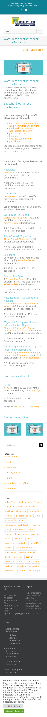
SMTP (7, 557)
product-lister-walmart (21, 128)
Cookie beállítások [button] (13, 706)
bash (20, 507)
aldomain (9, 507)
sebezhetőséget (12, 223)
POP (17, 548)
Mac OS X (9, 543)
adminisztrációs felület (29, 502)
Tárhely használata (15, 472)
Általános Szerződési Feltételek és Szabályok (12, 652)
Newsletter (9, 172)
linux (29, 539)
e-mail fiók (10, 520)
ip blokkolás (21, 534)
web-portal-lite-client (20, 131)
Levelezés (10, 467)
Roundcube (10, 552)
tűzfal (20, 561)
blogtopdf (14, 136)
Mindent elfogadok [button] (14, 711)
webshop (21, 566)
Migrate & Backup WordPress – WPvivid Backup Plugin (20, 329)
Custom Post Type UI (16, 279)
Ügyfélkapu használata (17, 483)
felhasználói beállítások (16, 525)
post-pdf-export (17, 133)
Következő (35, 50)
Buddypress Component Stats (24, 123)
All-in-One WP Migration (16, 239)
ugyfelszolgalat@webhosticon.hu (23, 6)
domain (9, 516)
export (22, 520)
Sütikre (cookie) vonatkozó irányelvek (14, 639)
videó (36, 561)
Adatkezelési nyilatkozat (12, 630)
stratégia (18, 557)
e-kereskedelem (23, 516)
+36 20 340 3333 (11, 607)
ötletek (22, 571)
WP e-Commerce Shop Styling (24, 126)
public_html (27, 548)
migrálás (35, 543)
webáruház (34, 566)
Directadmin (11, 456)
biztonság (35, 407)
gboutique (14, 141)
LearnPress (9, 196)
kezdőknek (35, 534)
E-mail (38, 516)
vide (28, 561)
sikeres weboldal (27, 552)
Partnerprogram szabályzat (12, 670)
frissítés (36, 525)
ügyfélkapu (34, 571)
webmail (9, 566)
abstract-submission (20, 139)
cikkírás (9, 511)
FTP (6, 529)
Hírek (8, 462)
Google (30, 529)
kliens (8, 539)
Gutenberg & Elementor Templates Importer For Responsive (22, 353)
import (8, 534)
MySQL (8, 548)
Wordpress (18, 407)
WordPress (10, 571)
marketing (22, 543)
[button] (6, 429)
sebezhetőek (32, 358)
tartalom (9, 561)
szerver (29, 557)
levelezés (19, 539)
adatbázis (10, 502)
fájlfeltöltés (17, 529)
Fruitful (9, 388)
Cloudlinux (21, 511)
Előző (25, 50)
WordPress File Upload (15, 218)
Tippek (8, 478)
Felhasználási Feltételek (12, 663)
